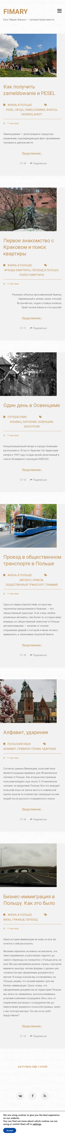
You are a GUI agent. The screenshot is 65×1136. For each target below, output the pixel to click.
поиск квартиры (31, 274)
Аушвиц (16, 421)
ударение (49, 748)
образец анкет (31, 114)
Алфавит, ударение (25, 732)
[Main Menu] (59, 10)
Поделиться (39, 163)
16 (24, 819)
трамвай (51, 584)
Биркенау (30, 421)
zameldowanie (35, 109)
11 (24, 328)
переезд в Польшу (45, 270)
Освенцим (45, 421)
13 (24, 1036)
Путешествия (17, 417)
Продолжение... (32, 153)
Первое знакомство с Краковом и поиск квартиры (28, 247)
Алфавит (9, 748)
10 (24, 163)
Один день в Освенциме (31, 405)
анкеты (51, 109)
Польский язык (19, 744)
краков (38, 580)
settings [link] (37, 1124)
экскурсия (32, 426)
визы (7, 919)
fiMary (15, 12)
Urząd (19, 109)
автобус (26, 580)
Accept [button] (9, 1130)
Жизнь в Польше (20, 105)
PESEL (10, 109)
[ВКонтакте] (20, 1096)
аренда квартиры (17, 270)
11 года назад (12, 123)
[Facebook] (32, 1096)
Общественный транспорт (25, 584)
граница (18, 919)
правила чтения (29, 748)
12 (24, 479)
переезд (32, 919)
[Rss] (45, 1096)
